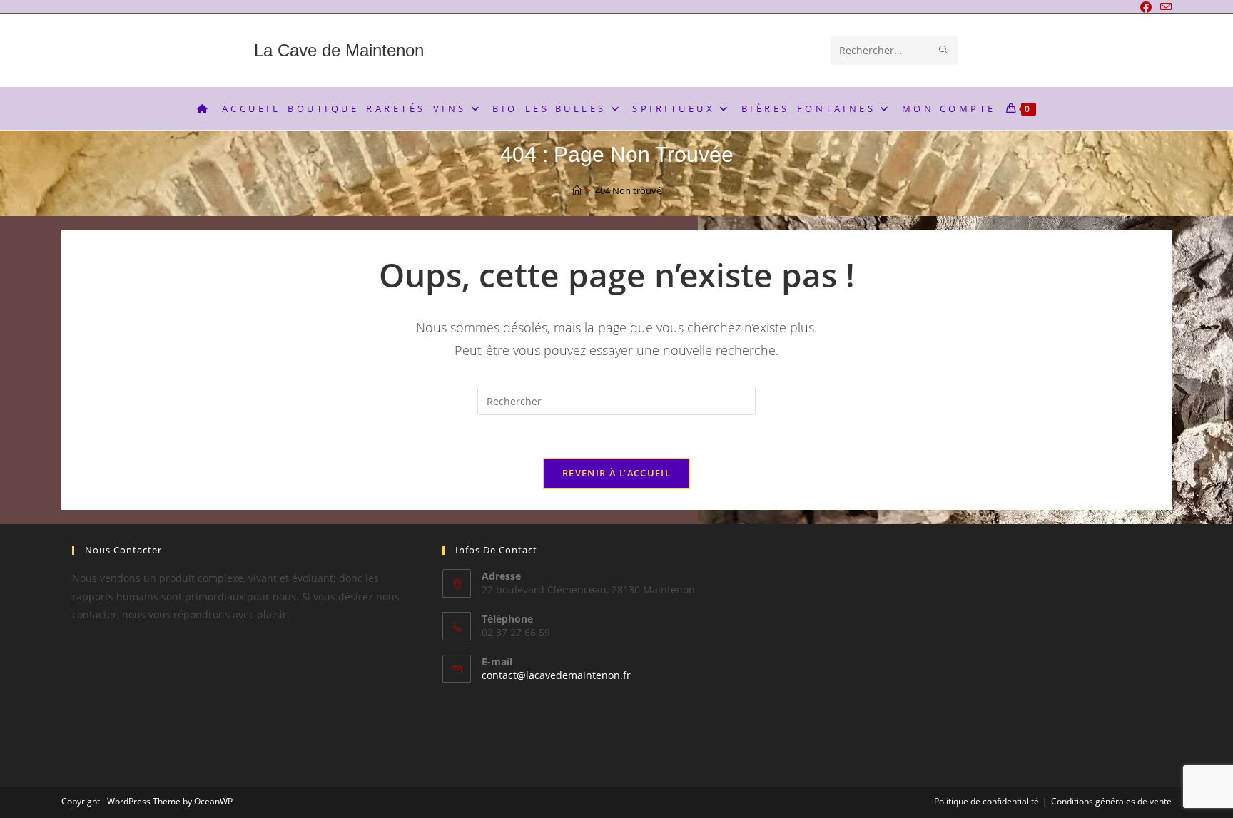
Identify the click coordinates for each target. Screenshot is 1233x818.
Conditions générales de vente (1111, 801)
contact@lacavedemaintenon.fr (556, 675)
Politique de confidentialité (986, 801)
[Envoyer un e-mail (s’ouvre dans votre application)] (1164, 7)
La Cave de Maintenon (339, 50)
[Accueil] (577, 190)
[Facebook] (1146, 7)
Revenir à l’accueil (616, 472)
